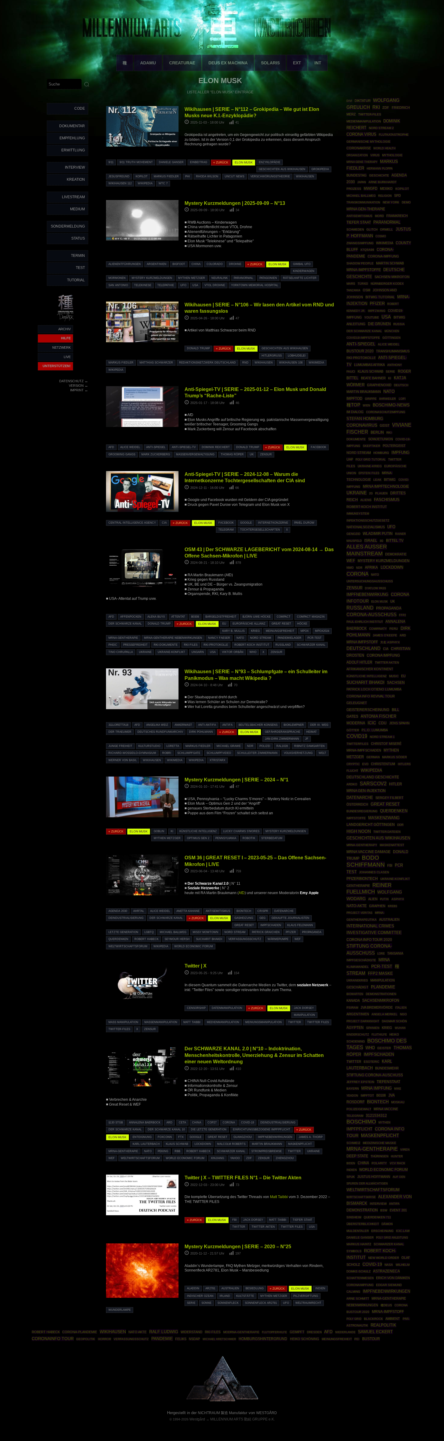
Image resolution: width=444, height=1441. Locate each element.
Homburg (381, 452)
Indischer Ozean (200, 1295)
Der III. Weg (319, 724)
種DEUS (386, 1305)
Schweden (355, 229)
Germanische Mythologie (368, 141)
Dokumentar (72, 126)
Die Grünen (379, 324)
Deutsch (401, 385)
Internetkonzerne (273, 522)
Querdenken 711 (377, 1217)
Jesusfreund (119, 176)
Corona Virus (361, 134)
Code (79, 108)
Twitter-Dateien (387, 831)
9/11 (111, 162)
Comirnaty (378, 628)
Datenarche (284, 911)
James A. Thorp (311, 1137)
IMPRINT (77, 390)
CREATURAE (182, 62)
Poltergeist (394, 445)
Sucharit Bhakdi (209, 939)
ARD (169, 1122)
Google (246, 522)
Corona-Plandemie (79, 1332)
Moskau (397, 1102)
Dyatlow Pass (375, 588)
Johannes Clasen (374, 872)
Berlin (377, 432)
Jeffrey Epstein (360, 1082)
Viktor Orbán (232, 652)
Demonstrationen (381, 994)
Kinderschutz (357, 1034)
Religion (385, 195)
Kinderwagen (303, 271)
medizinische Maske (379, 1143)
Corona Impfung (383, 655)
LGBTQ (149, 932)
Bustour (371, 1339)
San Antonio (118, 285)
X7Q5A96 (367, 249)
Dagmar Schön (394, 1021)
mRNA (384, 960)
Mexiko (386, 188)
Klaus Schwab (177, 1143)
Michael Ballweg (173, 932)
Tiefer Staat (302, 1219)
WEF (297, 939)
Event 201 (398, 1210)
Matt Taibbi (192, 1022)
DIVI (349, 100)
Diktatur (363, 100)
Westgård (197, 1419)
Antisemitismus (218, 911)
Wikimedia (316, 362)
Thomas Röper (232, 454)
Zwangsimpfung (360, 243)
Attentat (178, 616)
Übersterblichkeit (362, 1224)
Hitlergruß (272, 355)
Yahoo (235, 1158)
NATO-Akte (356, 906)
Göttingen (391, 337)
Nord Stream (260, 637)
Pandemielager (289, 637)
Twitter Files (318, 1022)
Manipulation (304, 1014)
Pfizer (291, 932)
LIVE (67, 357)
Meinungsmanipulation (263, 1022)
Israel (370, 540)
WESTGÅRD (266, 1413)
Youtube (371, 317)
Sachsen (396, 682)
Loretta (172, 746)
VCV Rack (397, 1163)
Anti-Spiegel (156, 447)
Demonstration (362, 1210)
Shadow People (360, 263)
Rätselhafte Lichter (300, 277)
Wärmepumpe (278, 939)
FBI (234, 1219)
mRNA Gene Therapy (362, 161)
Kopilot (142, 176)
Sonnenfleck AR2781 (261, 1302)
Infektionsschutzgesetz (367, 520)
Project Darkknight (362, 1021)
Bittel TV (395, 540)
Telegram (226, 529)
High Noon (358, 831)
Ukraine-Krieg (370, 466)
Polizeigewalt (358, 1109)
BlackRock (373, 1318)
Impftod (354, 398)
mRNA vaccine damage (368, 852)
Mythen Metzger (191, 277)
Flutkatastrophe (394, 134)
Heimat (311, 731)
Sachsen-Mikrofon (392, 277)
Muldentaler (357, 1231)
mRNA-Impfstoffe (363, 270)
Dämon (387, 1224)
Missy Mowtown (205, 932)
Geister (384, 1048)
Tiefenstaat (388, 1082)
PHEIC (112, 644)
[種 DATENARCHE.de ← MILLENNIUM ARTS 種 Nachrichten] (66, 321)
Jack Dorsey (304, 1008)
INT (317, 62)
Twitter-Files (119, 1029)
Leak (377, 479)
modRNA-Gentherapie (241, 1332)
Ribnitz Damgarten (309, 746)
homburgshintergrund (263, 1339)
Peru (393, 628)
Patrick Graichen (266, 932)
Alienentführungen (124, 264)
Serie (191, 1302)
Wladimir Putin (378, 533)
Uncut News (234, 176)
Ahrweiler (387, 398)
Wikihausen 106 (291, 362)
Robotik (249, 838)
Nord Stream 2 (381, 128)
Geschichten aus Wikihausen (282, 169)
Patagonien (268, 277)
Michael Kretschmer (219, 1339)
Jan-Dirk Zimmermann (282, 738)
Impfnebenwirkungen (275, 1137)
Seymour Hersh (177, 939)
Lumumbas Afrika (369, 365)
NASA (388, 1264)
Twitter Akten (263, 1226)
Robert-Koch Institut (251, 644)
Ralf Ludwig (163, 1331)
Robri (166, 752)
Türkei (363, 283)
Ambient (392, 1318)
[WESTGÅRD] (222, 1400)
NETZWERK (61, 347)
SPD (397, 195)
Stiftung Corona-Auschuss (374, 1075)
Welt (322, 752)
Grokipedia (320, 169)
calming (353, 1291)
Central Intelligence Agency (132, 522)
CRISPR (262, 911)
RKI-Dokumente (166, 644)
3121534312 (376, 1115)
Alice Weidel (130, 447)
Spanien (372, 1027)
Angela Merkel (384, 1014)
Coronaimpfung (360, 1285)
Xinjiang (217, 1158)
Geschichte (379, 175)
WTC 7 (163, 183)
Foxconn (165, 1137)
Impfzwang (376, 310)
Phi (187, 176)
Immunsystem (357, 513)
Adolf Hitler (359, 662)
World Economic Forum (193, 946)
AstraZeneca (386, 1271)
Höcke (302, 623)
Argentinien (156, 264)
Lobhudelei (297, 355)
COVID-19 (247, 1122)
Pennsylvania (225, 838)
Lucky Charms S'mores (241, 831)
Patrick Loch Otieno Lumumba (373, 689)
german (373, 757)
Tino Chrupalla (120, 652)
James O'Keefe (385, 635)
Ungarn (197, 652)
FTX (181, 1137)
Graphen (377, 906)
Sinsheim (353, 1217)
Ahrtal (138, 911)
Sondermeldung (68, 226)
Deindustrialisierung (125, 917)
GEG (262, 917)
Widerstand (191, 1332)
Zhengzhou (285, 1158)
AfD (111, 447)
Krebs (392, 906)
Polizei (264, 746)
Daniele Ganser (171, 162)
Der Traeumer (119, 731)
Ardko (351, 784)
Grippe (371, 398)
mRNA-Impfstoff (388, 1311)
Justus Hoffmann (373, 1176)
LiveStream (73, 197)
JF (306, 738)
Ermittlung (73, 150)
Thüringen (379, 1156)
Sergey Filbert (389, 798)
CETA (182, 1122)
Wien (366, 405)
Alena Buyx (156, 616)
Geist (385, 425)
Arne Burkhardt (382, 182)
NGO (403, 1014)
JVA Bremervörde (377, 1007)
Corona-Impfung (383, 256)
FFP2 (402, 615)
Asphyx (397, 899)
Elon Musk (379, 601)
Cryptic (353, 764)
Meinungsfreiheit (280, 630)
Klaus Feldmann (300, 925)
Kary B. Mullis (233, 630)
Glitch (372, 229)
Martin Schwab (390, 263)
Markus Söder (394, 757)
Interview (75, 167)
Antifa (227, 724)
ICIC (372, 722)
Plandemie (383, 987)
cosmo (380, 236)
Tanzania (353, 290)
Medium (77, 209)
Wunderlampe (119, 1309)
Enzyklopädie (269, 162)
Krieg (255, 630)
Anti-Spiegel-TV (184, 447)
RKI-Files (191, 644)
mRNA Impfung (376, 1088)
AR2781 (210, 1288)
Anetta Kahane (188, 911)
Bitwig (390, 479)
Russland (283, 644)
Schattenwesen (360, 1278)
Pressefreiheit (135, 644)
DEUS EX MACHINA (228, 62)
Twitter (294, 1022)
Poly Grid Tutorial (371, 459)
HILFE (66, 338)
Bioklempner (294, 724)
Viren (405, 1149)
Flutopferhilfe (274, 1332)
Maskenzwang (384, 818)
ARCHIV (64, 329)
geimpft (297, 1332)
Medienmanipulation (223, 1022)
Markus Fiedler (166, 176)
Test (80, 268)
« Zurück (220, 162)
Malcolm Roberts (231, 1143)
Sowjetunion (380, 439)
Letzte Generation (123, 932)
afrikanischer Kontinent (369, 669)
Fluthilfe (379, 1034)
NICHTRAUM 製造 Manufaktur (222, 1413)
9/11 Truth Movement (136, 162)
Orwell (386, 229)
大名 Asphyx (390, 642)
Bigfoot (178, 264)
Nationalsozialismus (365, 527)
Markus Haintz (358, 1244)
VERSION (76, 385)
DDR (400, 824)
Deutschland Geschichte (372, 777)
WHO (252, 652)
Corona (229, 1122)
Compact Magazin (311, 616)
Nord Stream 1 (382, 736)
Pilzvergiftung (305, 1295)
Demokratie (396, 554)
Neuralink (219, 277)
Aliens (366, 500)
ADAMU (148, 62)
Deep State (357, 1156)
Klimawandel (357, 966)
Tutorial (76, 280)
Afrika (371, 567)
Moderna (355, 723)
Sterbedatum (271, 838)
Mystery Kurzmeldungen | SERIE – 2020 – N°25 (238, 1246)
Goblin (159, 831)
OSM (366, 290)
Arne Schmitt (357, 1298)
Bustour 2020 (360, 351)
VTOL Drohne (214, 285)
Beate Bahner (373, 378)
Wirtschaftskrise (361, 1197)
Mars (350, 283)
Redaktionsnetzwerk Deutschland (207, 362)
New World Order (383, 1257)
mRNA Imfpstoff (362, 642)
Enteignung (142, 1137)
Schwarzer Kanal (311, 644)
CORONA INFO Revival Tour (370, 696)
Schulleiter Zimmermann (257, 752)
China (196, 264)
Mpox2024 (322, 630)
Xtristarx (217, 760)
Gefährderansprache (282, 731)
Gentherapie (358, 885)
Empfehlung (72, 138)
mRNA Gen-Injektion (366, 791)
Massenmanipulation (160, 1022)
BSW (383, 1210)
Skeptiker (371, 445)
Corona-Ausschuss (371, 614)
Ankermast (183, 724)
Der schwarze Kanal (125, 623)
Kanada (353, 1000)
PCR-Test (314, 637)
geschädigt (357, 987)
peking (163, 1151)
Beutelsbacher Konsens (258, 724)
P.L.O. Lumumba (375, 730)
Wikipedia (145, 183)
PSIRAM (352, 1007)
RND (245, 362)
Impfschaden (270, 925)
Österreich (357, 804)
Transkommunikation (363, 202)
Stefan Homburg (364, 418)
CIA (164, 522)
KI (172, 831)
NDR (250, 746)
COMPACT (284, 616)
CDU (382, 723)
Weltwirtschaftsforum (127, 946)
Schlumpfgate (188, 752)
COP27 (212, 1122)
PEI (356, 1339)
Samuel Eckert (375, 1331)
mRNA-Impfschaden (363, 750)
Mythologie (392, 155)
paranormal (243, 277)
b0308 (195, 616)
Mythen (384, 1122)
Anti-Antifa (207, 724)
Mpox (305, 630)
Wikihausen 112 (120, 183)
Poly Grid (354, 1318)
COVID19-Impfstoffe (363, 337)
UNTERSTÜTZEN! (57, 366)
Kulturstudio (149, 746)
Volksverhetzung (298, 752)
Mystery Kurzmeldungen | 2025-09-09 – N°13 (235, 203)
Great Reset (281, 623)
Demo (406, 202)
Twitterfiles (357, 743)
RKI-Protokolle (216, 644)
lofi (402, 398)
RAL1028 (282, 746)
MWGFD (371, 188)
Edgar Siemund (389, 1285)
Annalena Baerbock (144, 1122)
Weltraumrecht (308, 1302)
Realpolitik (383, 1325)
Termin (78, 256)
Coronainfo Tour (53, 1338)
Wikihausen (305, 176)
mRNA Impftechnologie (386, 486)
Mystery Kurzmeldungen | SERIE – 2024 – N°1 (236, 779)
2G (371, 493)
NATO (240, 637)
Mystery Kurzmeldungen (152, 277)
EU (224, 623)
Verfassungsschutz (244, 939)
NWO (350, 567)
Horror (104, 1339)
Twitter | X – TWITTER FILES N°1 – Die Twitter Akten (243, 1177)
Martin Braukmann (267, 1143)
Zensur (266, 454)
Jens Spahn (399, 723)
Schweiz (353, 1143)
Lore (381, 953)
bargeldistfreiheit (220, 616)
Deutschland (363, 648)
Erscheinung (382, 1231)
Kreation (76, 179)
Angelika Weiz (157, 724)
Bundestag (356, 175)
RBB (177, 1151)
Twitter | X (196, 965)
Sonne (206, 1302)
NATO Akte (137, 1332)
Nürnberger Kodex (387, 283)
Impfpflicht (359, 1129)
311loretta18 (118, 724)
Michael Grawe (229, 746)
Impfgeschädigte (361, 960)
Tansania (395, 953)
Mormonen (117, 277)
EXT (297, 62)
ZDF (249, 1158)
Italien (401, 1007)
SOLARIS (270, 62)
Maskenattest (392, 845)
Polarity (379, 1163)
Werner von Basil (122, 760)
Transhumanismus (393, 351)
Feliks (180, 1339)
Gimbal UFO (301, 264)
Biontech (243, 911)
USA (195, 285)
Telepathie (165, 285)
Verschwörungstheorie (270, 176)
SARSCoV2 (373, 783)
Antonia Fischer (378, 716)
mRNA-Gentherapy (361, 845)
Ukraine (145, 652)
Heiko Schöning (304, 1339)
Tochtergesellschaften (260, 529)
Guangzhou (242, 1137)
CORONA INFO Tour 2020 (369, 940)
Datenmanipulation (227, 1008)
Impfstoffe (356, 818)
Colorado (215, 264)
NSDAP (194, 1339)
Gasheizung (243, 917)
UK (252, 454)
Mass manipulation (123, 1022)
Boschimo (361, 1122)
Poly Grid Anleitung (392, 1237)
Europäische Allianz (249, 623)
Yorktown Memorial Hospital (254, 285)
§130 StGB (115, 1122)
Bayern (352, 1088)
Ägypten (355, 1027)
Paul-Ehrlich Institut (364, 621)
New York (391, 202)
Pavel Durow (304, 522)
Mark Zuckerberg (155, 454)
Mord (379, 216)
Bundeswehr (387, 1068)
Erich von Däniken (393, 1278)
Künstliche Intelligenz (198, 831)
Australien (230, 1288)
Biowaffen (354, 994)
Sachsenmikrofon (380, 1000)
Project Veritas (359, 912)
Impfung (400, 453)
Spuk (350, 1176)
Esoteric (371, 1061)
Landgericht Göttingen (370, 824)
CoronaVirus (361, 425)
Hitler (395, 784)
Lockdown (203, 1143)
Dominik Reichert (216, 447)
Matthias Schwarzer (156, 362)
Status (78, 238)
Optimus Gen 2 (198, 838)
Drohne (235, 264)
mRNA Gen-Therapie (365, 209)
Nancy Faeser (219, 637)
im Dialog (355, 412)
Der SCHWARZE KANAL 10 (166, 1129)
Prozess (353, 188)
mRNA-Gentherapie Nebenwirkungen (173, 637)
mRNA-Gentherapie (123, 637)
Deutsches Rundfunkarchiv (160, 731)
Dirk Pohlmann (201, 731)
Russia (399, 324)
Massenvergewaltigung (195, 454)
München (391, 331)
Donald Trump (198, 348)
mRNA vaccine (386, 1109)
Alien (373, 899)
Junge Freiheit (120, 746)
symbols (354, 1251)
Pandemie (162, 1338)
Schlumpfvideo (219, 752)
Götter (352, 730)
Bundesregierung (362, 811)
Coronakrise (358, 148)
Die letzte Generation (209, 1129)
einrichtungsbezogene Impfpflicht (261, 1129)
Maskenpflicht (300, 1143)
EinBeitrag (198, 162)
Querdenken (118, 939)
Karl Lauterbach (146, 1143)
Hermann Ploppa (380, 168)
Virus (375, 155)
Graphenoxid (379, 385)
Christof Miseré (386, 743)
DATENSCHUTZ (71, 381)
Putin (384, 899)
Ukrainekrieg (357, 980)
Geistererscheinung (367, 710)
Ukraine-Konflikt (171, 652)
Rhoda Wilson (207, 176)
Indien (320, 1288)
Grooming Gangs (121, 454)
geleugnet (356, 703)
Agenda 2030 (117, 911)
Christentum (383, 764)
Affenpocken (130, 616)
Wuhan (400, 1027)
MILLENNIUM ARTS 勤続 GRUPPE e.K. (242, 1419)
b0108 (381, 1095)
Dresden (314, 1332)
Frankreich (397, 216)
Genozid (353, 533)
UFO (183, 285)
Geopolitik (85, 1339)
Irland (225, 1295)
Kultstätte (245, 1295)
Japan (361, 182)
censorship (196, 1008)
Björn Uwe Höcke (257, 616)
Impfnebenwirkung (367, 594)
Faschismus (387, 500)
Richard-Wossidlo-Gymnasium (132, 752)
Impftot (367, 1095)
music (394, 676)
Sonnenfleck (228, 1302)
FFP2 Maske (380, 973)
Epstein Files (369, 473)
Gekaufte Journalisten (290, 917)
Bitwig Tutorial (380, 297)
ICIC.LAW (403, 1231)
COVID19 (356, 736)
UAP (349, 459)
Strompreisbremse (266, 1151)
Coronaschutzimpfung (385, 412)
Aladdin (193, 1288)
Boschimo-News (391, 404)
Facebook (318, 447)
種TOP (353, 404)
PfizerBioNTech (362, 879)
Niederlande (345, 1332)
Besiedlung (255, 1288)
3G (381, 540)
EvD (365, 764)
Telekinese (142, 285)
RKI (376, 107)
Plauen (381, 493)
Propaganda (311, 932)
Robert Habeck (146, 939)
